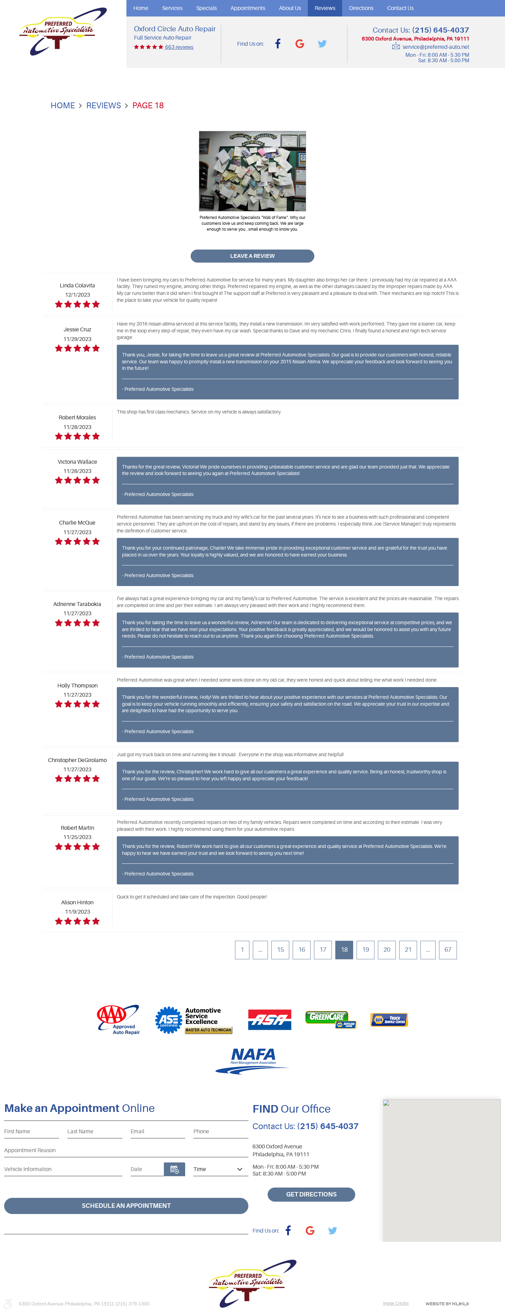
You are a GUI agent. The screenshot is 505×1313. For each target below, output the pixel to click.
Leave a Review (252, 256)
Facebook (277, 44)
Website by (447, 1303)
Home (140, 8)
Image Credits (396, 1303)
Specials (206, 8)
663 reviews (178, 47)
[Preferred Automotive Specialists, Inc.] (63, 31)
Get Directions (311, 1194)
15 (280, 949)
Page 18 (148, 105)
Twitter (322, 44)
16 (301, 949)
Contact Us (400, 8)
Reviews (325, 8)
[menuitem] (140, 8)
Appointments (248, 8)
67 (448, 949)
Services (172, 8)
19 (365, 949)
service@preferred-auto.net (436, 47)
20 (386, 949)
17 (322, 949)
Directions (361, 8)
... (260, 949)
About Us (290, 8)
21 (408, 949)
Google (299, 44)
